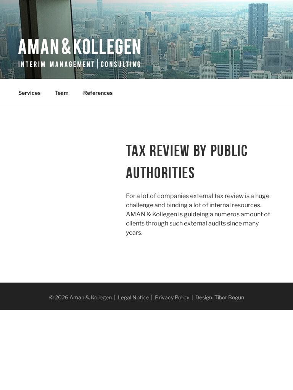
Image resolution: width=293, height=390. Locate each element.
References (98, 93)
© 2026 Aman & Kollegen (80, 297)
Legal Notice (133, 297)
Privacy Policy (172, 297)
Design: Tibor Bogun (219, 297)
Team (62, 93)
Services (29, 93)
